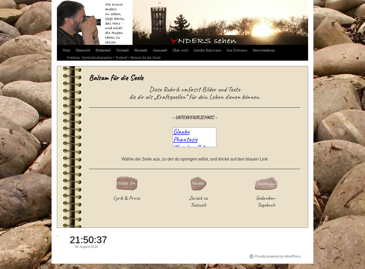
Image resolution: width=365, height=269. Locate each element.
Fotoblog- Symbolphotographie (89, 58)
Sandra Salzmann (207, 50)
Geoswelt (160, 50)
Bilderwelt (103, 50)
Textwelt (122, 50)
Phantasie (185, 139)
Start (66, 50)
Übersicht (83, 50)
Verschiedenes (264, 50)
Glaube (181, 131)
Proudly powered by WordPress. (278, 256)
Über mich (180, 50)
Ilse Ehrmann (237, 50)
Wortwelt (140, 50)
